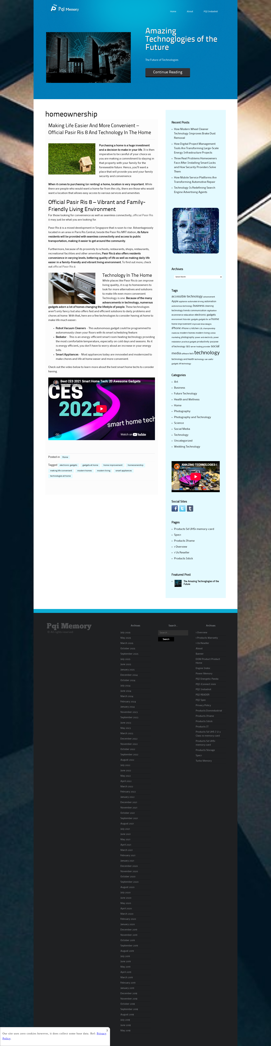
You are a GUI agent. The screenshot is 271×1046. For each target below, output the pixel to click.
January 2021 (127, 861)
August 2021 (127, 824)
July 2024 (125, 686)
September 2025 (129, 654)
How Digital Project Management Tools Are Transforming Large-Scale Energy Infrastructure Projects (196, 148)
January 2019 (127, 988)
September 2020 (129, 882)
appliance (183, 301)
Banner (200, 654)
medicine (175, 333)
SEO (188, 347)
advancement (209, 297)
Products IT (202, 727)
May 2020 (125, 903)
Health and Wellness (186, 399)
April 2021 (125, 845)
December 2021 (128, 802)
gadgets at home (90, 465)
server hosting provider (200, 347)
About (190, 12)
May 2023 (125, 728)
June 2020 (125, 898)
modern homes (84, 471)
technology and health (183, 359)
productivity (203, 342)
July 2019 (125, 956)
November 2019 (128, 935)
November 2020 (129, 871)
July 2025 (125, 659)
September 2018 (129, 1009)
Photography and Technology (192, 417)
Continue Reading (167, 72)
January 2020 (127, 924)
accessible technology (187, 296)
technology (207, 353)
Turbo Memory (204, 761)
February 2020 (128, 919)
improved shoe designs (201, 324)
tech (191, 354)
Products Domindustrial (209, 711)
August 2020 (127, 887)
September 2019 (129, 946)
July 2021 (125, 829)
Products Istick (183, 558)
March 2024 (126, 696)
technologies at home (60, 476)
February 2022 (128, 792)
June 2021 (125, 834)
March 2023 (126, 733)
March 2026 (126, 643)
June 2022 (125, 771)
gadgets (194, 319)
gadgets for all (205, 319)
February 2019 (127, 983)
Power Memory (204, 674)
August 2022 (127, 760)
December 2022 (129, 739)
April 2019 (125, 972)
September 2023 (129, 717)
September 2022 (129, 755)
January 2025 (127, 670)
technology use (201, 359)
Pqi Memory (69, 626)
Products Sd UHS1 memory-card (194, 529)
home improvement (113, 465)
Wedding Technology (187, 446)
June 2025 (125, 664)
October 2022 (127, 749)
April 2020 (126, 909)
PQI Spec (201, 700)
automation (210, 301)
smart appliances (124, 471)
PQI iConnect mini (206, 684)
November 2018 (128, 999)
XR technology (185, 364)
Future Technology (185, 393)
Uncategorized (183, 441)
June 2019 (125, 961)
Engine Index (203, 668)
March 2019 (126, 977)
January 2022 (127, 797)
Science (179, 423)
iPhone (176, 328)
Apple (175, 301)
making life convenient (61, 471)
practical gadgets (189, 342)
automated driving (196, 301)
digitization (212, 311)
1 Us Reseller (181, 552)
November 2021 (128, 808)
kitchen (195, 328)
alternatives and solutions (136, 289)
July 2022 (125, 765)
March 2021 (126, 850)
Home (173, 12)
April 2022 (126, 781)
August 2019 (127, 951)
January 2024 (127, 707)
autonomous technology (182, 306)
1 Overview (180, 547)
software (185, 354)
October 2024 (127, 680)
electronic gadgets (68, 465)
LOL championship (207, 328)
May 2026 (125, 638)
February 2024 (128, 702)
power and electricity (204, 337)
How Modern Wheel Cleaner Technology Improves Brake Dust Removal (194, 133)
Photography (182, 411)
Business (179, 388)
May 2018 (125, 1031)
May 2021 (125, 839)
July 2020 (125, 893)
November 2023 (129, 712)
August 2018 (127, 1015)
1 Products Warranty (207, 638)
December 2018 (128, 993)
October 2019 (127, 940)
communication (198, 311)
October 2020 (127, 877)
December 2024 (129, 675)
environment (177, 319)
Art (176, 382)
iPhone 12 (186, 328)
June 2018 (125, 1025)
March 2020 (126, 914)
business (198, 306)
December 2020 (129, 866)
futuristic (187, 319)
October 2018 (127, 1004)
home (215, 319)
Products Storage (205, 750)
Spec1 (177, 535)
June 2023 (125, 723)
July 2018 (125, 1020)
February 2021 (127, 855)
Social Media (182, 429)
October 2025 (127, 649)
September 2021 (129, 818)
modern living (103, 471)
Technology (181, 435)
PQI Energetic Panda (207, 679)
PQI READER (202, 695)
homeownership (135, 465)
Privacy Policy (203, 705)
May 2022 (125, 776)
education (189, 315)
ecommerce (177, 315)
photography (187, 337)
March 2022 (126, 787)
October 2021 (127, 813)
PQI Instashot (211, 12)
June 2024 (125, 691)
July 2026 (125, 633)
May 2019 (125, 967)
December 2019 (128, 930)
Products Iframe (184, 541)
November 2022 (129, 744)
